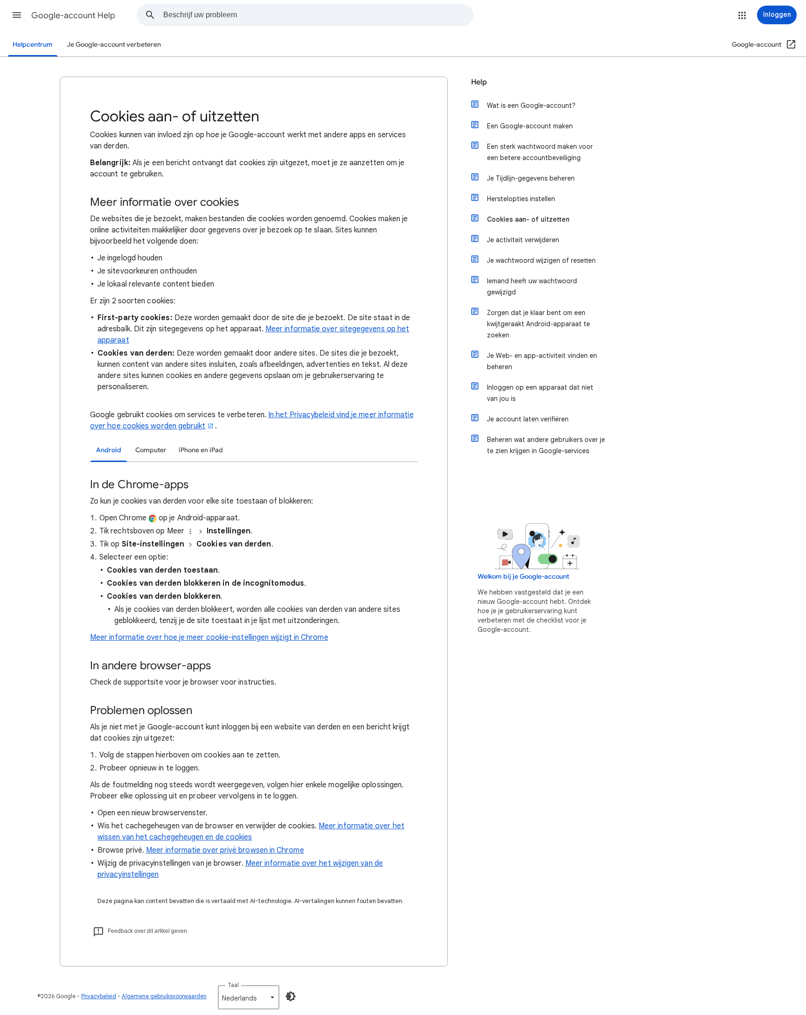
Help (479, 82)
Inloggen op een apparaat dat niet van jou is (540, 393)
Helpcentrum (33, 45)
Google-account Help (73, 15)
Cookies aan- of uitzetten (528, 219)
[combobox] (318, 15)
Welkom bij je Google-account (523, 577)
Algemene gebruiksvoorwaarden (164, 996)
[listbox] (248, 997)
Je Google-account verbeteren (114, 45)
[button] (17, 15)
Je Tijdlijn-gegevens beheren (531, 178)
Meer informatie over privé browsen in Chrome (225, 850)
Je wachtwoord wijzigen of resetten (541, 260)
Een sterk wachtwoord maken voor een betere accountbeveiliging (540, 152)
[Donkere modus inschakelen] (290, 996)
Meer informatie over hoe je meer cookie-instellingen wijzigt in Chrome (209, 637)
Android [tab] (108, 450)
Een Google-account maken (530, 126)
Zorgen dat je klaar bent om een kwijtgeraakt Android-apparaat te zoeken (538, 323)
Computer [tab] (151, 450)
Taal (233, 984)
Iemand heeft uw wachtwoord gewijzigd (532, 286)
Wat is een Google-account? (531, 105)
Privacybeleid (98, 996)
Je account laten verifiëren (528, 419)
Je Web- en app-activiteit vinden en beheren (542, 361)
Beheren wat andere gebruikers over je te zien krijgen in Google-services (546, 445)
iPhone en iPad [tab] (201, 450)
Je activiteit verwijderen (523, 240)
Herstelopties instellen (521, 199)
